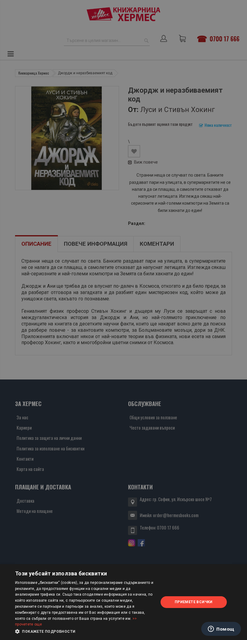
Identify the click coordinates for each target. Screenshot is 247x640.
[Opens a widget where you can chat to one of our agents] (221, 629)
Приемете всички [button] (194, 602)
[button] (84, 631)
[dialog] (123, 602)
